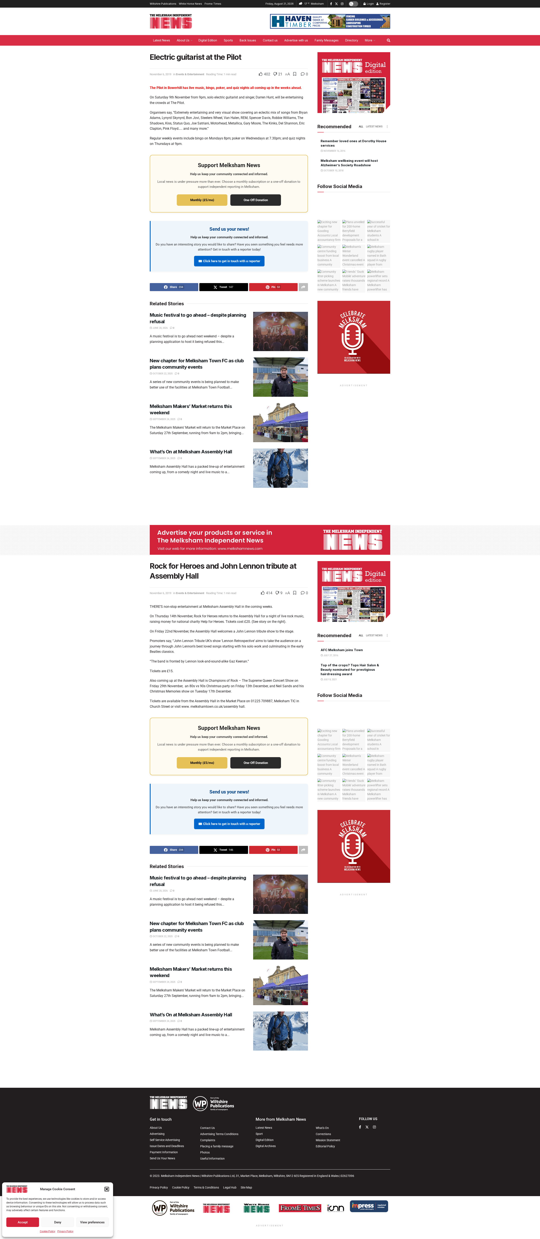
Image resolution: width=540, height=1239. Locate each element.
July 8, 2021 (330, 679)
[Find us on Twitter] (336, 4)
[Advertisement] (270, 505)
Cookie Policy (47, 1231)
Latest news (374, 126)
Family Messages (327, 40)
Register (384, 3)
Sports (228, 40)
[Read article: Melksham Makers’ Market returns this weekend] (280, 422)
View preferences (92, 1222)
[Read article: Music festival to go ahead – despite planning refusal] (280, 331)
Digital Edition (207, 40)
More (368, 40)
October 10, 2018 (333, 170)
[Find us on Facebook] (331, 4)
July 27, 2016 (330, 655)
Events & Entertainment (190, 74)
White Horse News (190, 3)
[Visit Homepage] (171, 21)
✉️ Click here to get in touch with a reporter (229, 261)
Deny (57, 1222)
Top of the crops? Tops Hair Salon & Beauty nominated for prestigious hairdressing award (350, 669)
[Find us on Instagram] (342, 4)
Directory (351, 40)
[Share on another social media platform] (303, 287)
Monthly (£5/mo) (202, 200)
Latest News (161, 40)
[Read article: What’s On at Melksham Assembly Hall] (280, 468)
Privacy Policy (65, 1231)
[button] (107, 1189)
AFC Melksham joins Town (342, 650)
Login (370, 3)
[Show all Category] (387, 126)
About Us (183, 40)
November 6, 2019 (160, 74)
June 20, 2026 (160, 328)
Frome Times (213, 3)
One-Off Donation (256, 200)
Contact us (270, 40)
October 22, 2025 (162, 373)
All (361, 126)
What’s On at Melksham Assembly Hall (191, 451)
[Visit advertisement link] (330, 21)
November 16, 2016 (334, 151)
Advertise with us (296, 40)
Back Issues (248, 40)
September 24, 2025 (163, 419)
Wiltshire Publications (163, 3)
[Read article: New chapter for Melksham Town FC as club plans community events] (280, 377)
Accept (23, 1222)
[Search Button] (388, 40)
